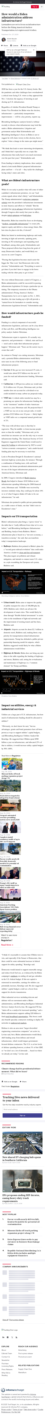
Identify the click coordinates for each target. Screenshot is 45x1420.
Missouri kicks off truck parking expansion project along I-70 (23, 1231)
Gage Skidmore (15, 78)
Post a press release (16, 1320)
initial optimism (13, 215)
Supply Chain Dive (25, 1369)
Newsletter (5, 1360)
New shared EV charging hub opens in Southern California (21, 1159)
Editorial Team (7, 1353)
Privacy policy (6, 1409)
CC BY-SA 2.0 (35, 78)
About (4, 1350)
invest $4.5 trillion (8, 445)
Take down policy (30, 1409)
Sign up (35, 6)
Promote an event (25, 1357)
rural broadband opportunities (17, 1016)
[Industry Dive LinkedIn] (3, 1337)
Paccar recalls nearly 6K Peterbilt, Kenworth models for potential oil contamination (24, 1221)
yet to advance (17, 209)
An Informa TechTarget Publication (22, 2)
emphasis (14, 976)
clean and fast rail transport (29, 552)
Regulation (15, 1086)
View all (5, 1320)
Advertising (22, 1350)
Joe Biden (5, 78)
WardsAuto (22, 1372)
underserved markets (18, 1023)
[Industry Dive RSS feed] (16, 1337)
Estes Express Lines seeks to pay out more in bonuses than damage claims (24, 1242)
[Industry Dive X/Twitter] (12, 1337)
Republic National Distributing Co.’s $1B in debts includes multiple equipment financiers (24, 1253)
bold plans (27, 215)
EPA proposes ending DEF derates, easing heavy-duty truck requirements (21, 1198)
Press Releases (7, 1369)
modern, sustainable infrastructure (15, 223)
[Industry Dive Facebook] (7, 1337)
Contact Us (6, 1357)
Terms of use (17, 1409)
